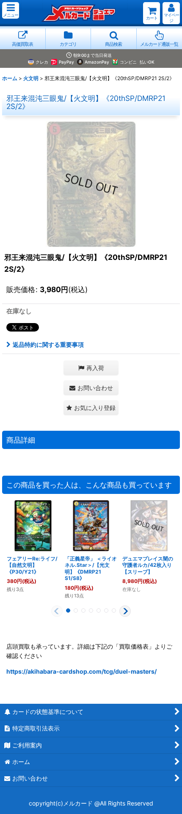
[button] (10, 10)
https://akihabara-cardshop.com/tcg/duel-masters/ (81, 671)
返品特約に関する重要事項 (48, 344)
